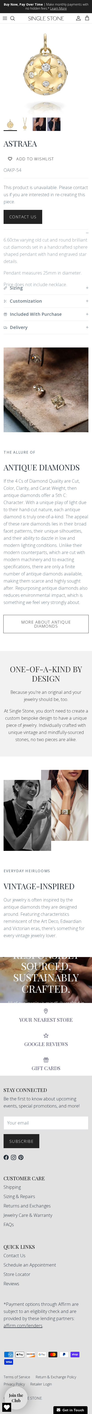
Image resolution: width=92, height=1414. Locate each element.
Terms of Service (17, 1377)
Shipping (12, 1187)
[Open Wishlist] (6, 1407)
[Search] (15, 18)
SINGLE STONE (29, 1398)
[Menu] (5, 18)
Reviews (11, 1284)
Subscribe (21, 1141)
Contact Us (22, 216)
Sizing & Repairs (19, 1196)
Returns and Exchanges (27, 1206)
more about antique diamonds (46, 624)
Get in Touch (72, 1410)
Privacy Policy (14, 1384)
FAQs (9, 1225)
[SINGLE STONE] (46, 18)
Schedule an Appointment (30, 1265)
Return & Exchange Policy (56, 1377)
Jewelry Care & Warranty (28, 1215)
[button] (16, 1398)
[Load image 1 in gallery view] (46, 69)
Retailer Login (41, 1384)
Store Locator (17, 1274)
